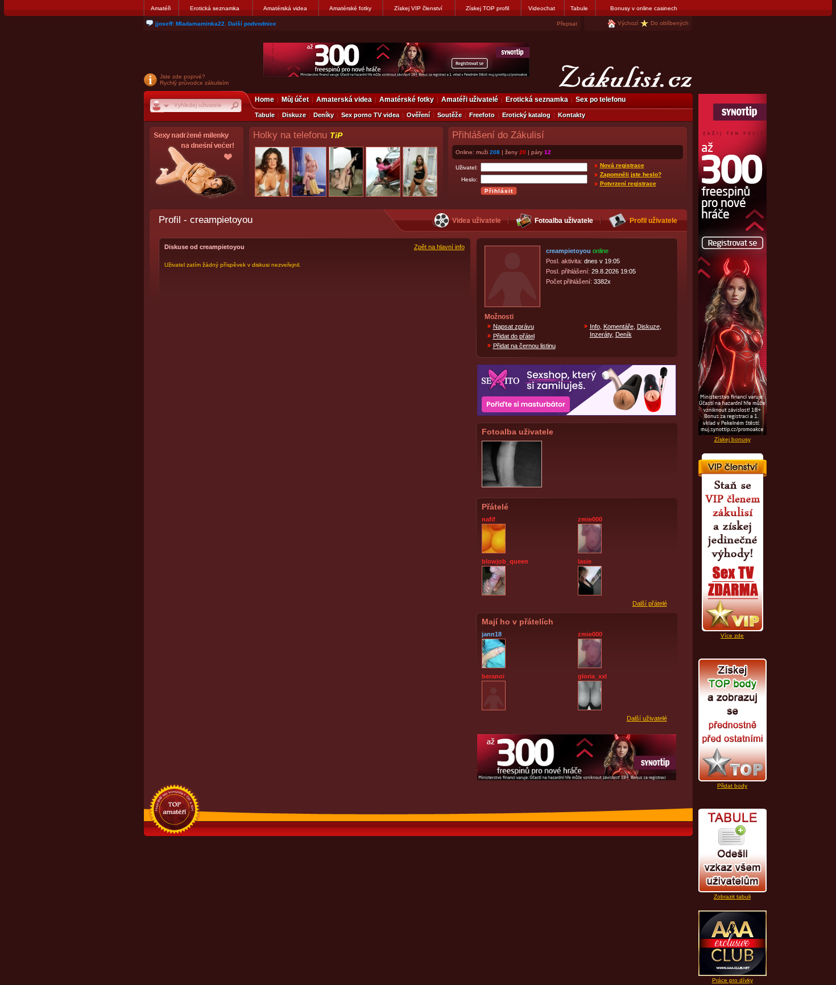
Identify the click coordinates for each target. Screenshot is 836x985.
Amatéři (161, 8)
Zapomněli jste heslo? (630, 174)
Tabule (579, 8)
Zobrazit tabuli (732, 896)
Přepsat (567, 23)
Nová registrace (622, 165)
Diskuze (294, 114)
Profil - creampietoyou (206, 219)
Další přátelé (649, 603)
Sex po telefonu (601, 100)
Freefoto (482, 114)
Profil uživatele (653, 221)
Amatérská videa (285, 8)
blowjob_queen (505, 561)
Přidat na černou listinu (524, 345)
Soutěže (449, 114)
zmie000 (590, 519)
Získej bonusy (732, 439)
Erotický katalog (526, 114)
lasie (584, 561)
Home (264, 100)
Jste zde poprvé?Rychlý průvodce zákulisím (194, 79)
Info (595, 326)
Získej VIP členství (418, 8)
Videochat (541, 8)
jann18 (492, 634)
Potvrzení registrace (628, 183)
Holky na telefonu (297, 135)
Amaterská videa (344, 100)
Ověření (418, 114)
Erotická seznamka (214, 8)
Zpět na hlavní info (439, 246)
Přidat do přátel (514, 336)
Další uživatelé (647, 718)
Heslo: (469, 179)
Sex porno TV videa (370, 114)
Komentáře (618, 326)
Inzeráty (601, 334)
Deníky (323, 114)
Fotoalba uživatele (564, 221)
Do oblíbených (670, 23)
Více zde (732, 635)
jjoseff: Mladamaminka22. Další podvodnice (215, 23)
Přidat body (732, 786)
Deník (623, 334)
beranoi (493, 676)
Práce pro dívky (732, 980)
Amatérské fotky (350, 8)
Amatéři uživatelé (469, 100)
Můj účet (295, 100)
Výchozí (628, 23)
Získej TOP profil (487, 8)
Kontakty (571, 114)
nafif (488, 519)
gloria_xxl (592, 676)
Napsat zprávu (513, 326)
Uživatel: (467, 167)
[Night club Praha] (196, 168)
